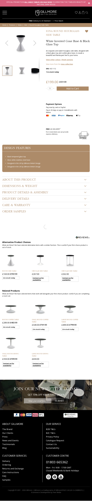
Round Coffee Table (10, 320)
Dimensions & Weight (19, 186)
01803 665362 (57, 462)
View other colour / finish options (59, 60)
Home (4, 25)
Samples (6, 479)
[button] (6, 43)
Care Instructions (10, 472)
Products (12, 25)
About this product (19, 179)
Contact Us (51, 444)
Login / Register (79, 12)
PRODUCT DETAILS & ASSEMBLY (25, 192)
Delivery (6, 461)
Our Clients (7, 433)
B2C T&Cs (50, 433)
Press (5, 436)
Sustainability (52, 448)
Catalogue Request (55, 440)
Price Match (59, 21)
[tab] (46, 179)
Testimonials (8, 444)
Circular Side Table (40, 271)
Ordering (6, 464)
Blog (4, 448)
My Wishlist (76, 12)
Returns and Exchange (13, 468)
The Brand (7, 429)
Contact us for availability (38, 279)
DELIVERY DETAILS (15, 199)
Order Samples (14, 211)
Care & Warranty (16, 205)
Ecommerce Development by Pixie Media (46, 492)
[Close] (89, 3)
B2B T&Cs (50, 429)
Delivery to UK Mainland (39, 21)
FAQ (4, 476)
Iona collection (67, 64)
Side (25, 25)
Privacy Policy (52, 436)
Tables (19, 25)
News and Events (10, 440)
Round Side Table (9, 271)
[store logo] (46, 12)
